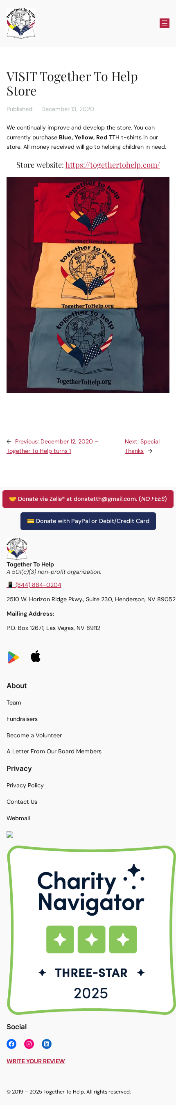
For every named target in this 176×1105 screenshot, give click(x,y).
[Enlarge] (165, 856)
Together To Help (30, 564)
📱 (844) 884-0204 (34, 585)
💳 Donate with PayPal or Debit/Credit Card (88, 521)
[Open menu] (164, 23)
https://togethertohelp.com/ (112, 164)
